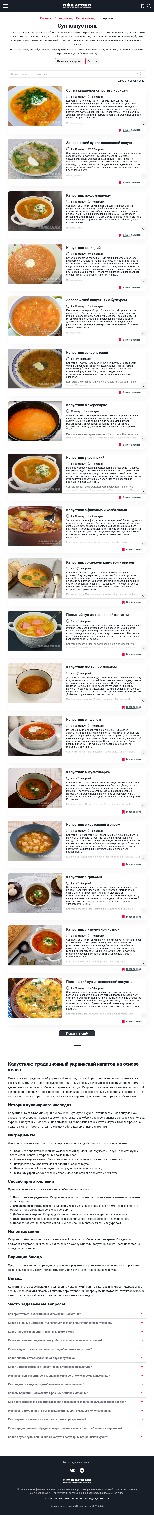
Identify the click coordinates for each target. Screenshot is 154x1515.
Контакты (64, 1498)
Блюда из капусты (69, 61)
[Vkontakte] (72, 1470)
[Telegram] (82, 1470)
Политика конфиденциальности (90, 1498)
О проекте (51, 1498)
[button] (77, 1314)
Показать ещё (77, 1033)
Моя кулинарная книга (142, 6)
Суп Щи (92, 61)
